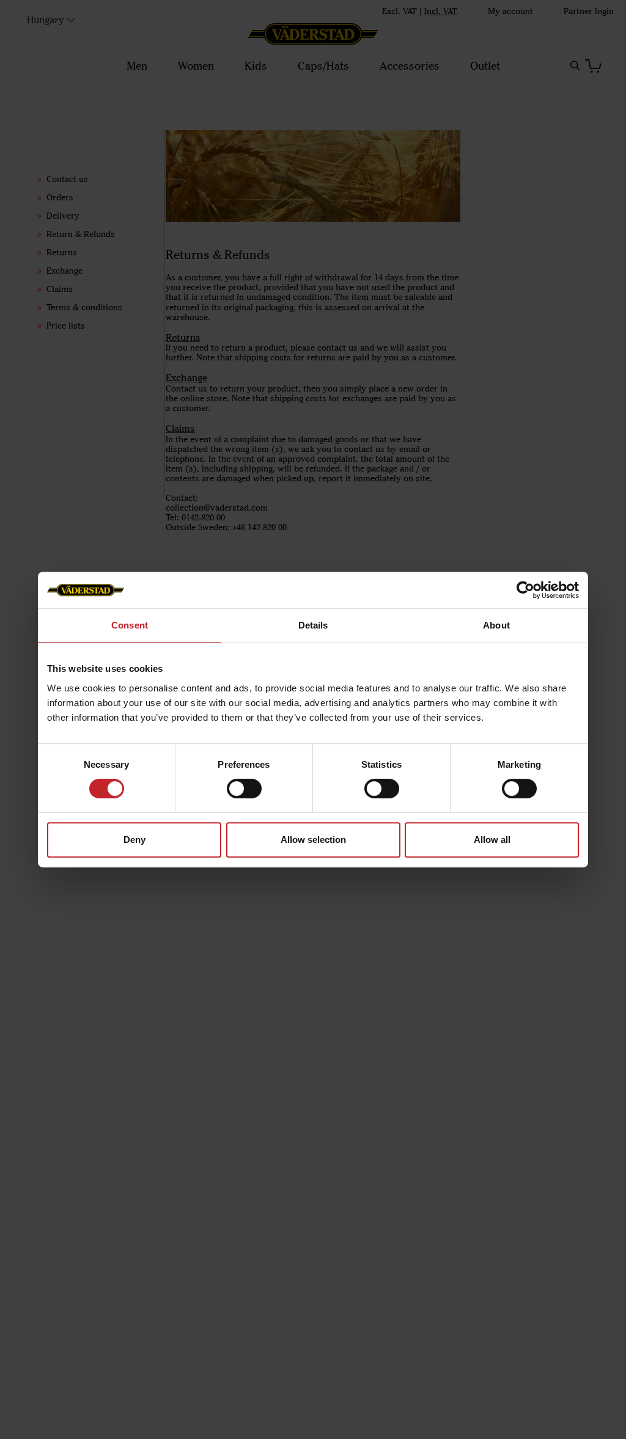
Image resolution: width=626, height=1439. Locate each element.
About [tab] (496, 625)
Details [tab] (313, 625)
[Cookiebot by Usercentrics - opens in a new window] (525, 590)
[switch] (244, 788)
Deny (134, 839)
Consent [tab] (129, 625)
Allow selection (313, 839)
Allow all (492, 839)
